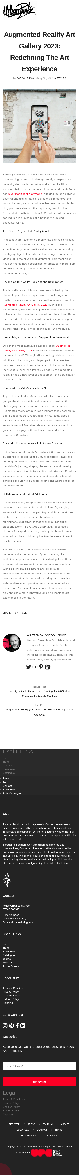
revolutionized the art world (25, 193)
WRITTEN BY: (47, 635)
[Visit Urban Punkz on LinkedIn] (23, 1026)
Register (14, 1124)
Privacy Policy (11, 991)
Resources (9, 789)
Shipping (8, 1002)
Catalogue (9, 955)
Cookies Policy (11, 995)
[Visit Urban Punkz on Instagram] (6, 1026)
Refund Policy (11, 999)
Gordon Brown (26, 78)
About (65, 1124)
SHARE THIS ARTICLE (12, 613)
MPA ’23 (7, 962)
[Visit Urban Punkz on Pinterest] (12, 1026)
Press (6, 778)
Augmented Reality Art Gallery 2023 (25, 304)
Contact (7, 785)
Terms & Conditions (14, 988)
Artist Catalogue (12, 793)
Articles (60, 78)
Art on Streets (11, 966)
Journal (7, 958)
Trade (6, 782)
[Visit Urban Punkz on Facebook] (18, 1026)
